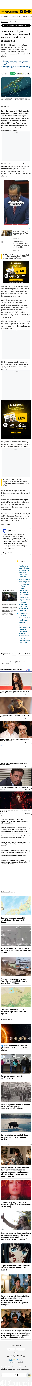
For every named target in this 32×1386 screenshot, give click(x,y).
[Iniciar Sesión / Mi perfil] (29, 11)
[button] (9, 596)
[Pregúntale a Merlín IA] (29, 1375)
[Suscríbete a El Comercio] (25, 11)
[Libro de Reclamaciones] (20, 1360)
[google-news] (24, 1355)
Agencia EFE (7, 106)
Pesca (18, 16)
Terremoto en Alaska (25, 654)
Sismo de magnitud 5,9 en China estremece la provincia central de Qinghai (13, 1011)
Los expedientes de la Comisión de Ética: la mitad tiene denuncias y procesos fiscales (13, 836)
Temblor (14, 16)
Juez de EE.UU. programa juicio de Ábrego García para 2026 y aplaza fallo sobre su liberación (24, 604)
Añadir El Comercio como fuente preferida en (15, 25)
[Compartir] (29, 73)
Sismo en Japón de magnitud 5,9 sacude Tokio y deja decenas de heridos (13, 920)
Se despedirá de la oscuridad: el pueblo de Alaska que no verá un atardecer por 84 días (16, 1137)
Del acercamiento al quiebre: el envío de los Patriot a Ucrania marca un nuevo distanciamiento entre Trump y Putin (24, 634)
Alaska (14, 654)
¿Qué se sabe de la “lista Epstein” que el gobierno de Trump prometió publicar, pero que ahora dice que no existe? (24, 587)
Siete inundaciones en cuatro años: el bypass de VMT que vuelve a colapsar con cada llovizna (13, 844)
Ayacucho (24, 16)
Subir (15, 1374)
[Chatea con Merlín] (21, 11)
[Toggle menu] (3, 11)
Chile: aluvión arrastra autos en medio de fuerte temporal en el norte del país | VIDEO (16, 950)
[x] (11, 1355)
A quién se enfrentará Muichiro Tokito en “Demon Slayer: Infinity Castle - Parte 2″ (15, 1267)
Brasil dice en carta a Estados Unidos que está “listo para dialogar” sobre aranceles (24, 571)
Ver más (11, 548)
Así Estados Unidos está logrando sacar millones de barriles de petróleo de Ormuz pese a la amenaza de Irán (14, 821)
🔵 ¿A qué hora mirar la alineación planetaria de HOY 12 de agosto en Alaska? (14, 1047)
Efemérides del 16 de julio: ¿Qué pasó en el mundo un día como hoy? (24, 618)
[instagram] (14, 1355)
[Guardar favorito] (25, 73)
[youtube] (18, 1355)
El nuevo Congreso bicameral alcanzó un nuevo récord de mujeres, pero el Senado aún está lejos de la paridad (14, 862)
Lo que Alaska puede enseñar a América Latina (13, 1077)
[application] (9, 596)
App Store (11, 1349)
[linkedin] (21, 1355)
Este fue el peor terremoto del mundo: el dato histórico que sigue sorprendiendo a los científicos (15, 1106)
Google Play (20, 1349)
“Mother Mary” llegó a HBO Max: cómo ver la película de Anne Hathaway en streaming (16, 1204)
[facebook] (8, 1355)
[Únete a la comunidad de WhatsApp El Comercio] (13, 73)
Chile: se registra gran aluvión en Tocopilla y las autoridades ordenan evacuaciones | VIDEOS (14, 981)
